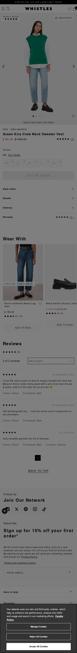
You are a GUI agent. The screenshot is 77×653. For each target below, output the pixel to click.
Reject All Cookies (38, 636)
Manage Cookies (39, 626)
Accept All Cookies (38, 646)
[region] (38, 628)
